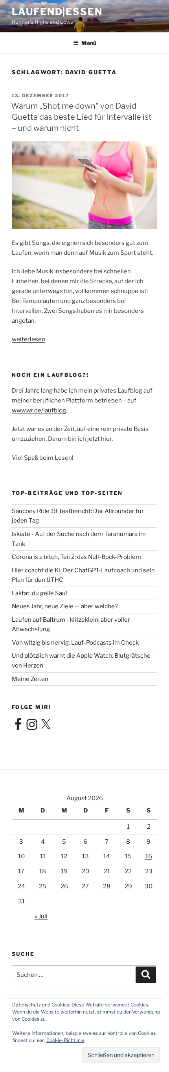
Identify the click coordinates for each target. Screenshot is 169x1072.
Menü (88, 42)
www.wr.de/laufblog (39, 410)
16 (148, 856)
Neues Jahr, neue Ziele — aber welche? (65, 606)
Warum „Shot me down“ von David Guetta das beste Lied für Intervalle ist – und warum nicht (81, 117)
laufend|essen (57, 11)
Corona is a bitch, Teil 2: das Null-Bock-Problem (76, 556)
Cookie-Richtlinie (65, 1040)
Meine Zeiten (30, 679)
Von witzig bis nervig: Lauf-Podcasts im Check (75, 642)
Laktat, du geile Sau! (39, 593)
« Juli (41, 916)
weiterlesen (28, 339)
